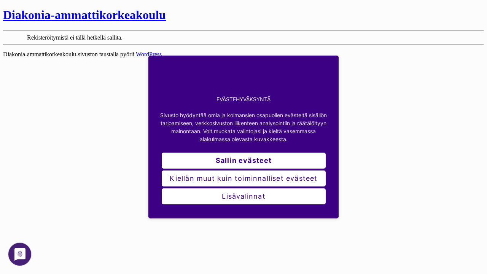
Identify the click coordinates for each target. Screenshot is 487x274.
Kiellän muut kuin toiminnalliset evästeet (243, 178)
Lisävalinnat (243, 196)
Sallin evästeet (244, 160)
